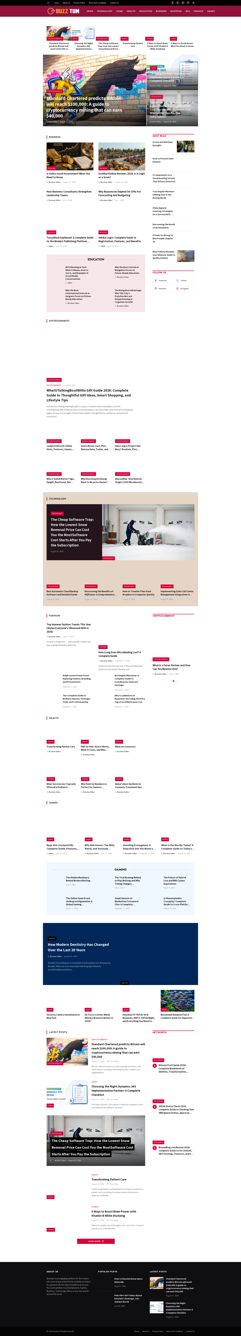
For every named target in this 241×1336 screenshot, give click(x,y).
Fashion (103, 647)
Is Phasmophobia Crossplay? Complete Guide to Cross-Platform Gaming (177, 901)
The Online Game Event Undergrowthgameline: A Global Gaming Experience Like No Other (79, 901)
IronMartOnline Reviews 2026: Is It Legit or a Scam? (121, 175)
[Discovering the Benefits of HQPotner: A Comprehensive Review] (102, 577)
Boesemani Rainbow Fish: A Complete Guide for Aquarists (176, 1016)
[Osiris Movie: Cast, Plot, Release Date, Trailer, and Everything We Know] (96, 433)
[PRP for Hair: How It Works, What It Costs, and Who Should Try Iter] (96, 734)
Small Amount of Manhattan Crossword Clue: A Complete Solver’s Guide (126, 901)
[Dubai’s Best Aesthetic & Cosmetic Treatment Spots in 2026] (130, 771)
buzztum (56, 1331)
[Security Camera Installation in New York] (63, 1001)
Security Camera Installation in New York (63, 1016)
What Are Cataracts (125, 746)
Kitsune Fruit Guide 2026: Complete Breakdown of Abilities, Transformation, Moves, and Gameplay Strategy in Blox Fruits (176, 1068)
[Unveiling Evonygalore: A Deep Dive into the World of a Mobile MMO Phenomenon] (139, 824)
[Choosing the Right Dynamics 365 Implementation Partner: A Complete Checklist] (83, 33)
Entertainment (54, 380)
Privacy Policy (79, 2)
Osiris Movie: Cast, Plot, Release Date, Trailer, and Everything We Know (94, 447)
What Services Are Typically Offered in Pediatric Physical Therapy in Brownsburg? (61, 785)
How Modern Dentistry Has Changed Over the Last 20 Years (78, 947)
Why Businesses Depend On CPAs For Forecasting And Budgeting (119, 193)
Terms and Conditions (97, 2)
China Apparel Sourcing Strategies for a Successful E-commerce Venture (163, 211)
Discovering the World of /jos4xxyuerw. (164, 226)
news (90, 11)
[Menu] (48, 3)
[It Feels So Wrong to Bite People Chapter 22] (185, 239)
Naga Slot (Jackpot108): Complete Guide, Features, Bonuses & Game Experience (62, 847)
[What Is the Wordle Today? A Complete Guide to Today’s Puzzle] (177, 824)
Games (211, 11)
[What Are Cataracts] (130, 734)
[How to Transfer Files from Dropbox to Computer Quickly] (139, 577)
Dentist (125, 983)
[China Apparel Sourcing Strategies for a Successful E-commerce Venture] (185, 212)
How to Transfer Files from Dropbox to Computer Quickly (139, 593)
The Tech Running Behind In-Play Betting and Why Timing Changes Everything (128, 880)
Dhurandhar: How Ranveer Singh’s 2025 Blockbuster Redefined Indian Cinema (128, 480)
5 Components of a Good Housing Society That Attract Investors (164, 178)
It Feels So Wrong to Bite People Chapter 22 (163, 238)
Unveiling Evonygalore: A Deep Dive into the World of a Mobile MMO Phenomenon (139, 847)
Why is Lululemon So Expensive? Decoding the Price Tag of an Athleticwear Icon (130, 698)
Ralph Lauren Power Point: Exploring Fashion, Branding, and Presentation (77, 678)
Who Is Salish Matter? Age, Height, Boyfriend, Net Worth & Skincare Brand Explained (60, 480)
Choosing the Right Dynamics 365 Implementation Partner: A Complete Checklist (83, 46)
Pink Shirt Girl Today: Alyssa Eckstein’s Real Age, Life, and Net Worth (128, 1298)
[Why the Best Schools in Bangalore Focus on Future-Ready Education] (106, 272)
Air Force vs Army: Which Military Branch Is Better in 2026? (99, 1018)
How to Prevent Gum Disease (163, 160)
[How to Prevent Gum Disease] (185, 163)
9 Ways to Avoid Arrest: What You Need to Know (182, 44)
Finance (198, 11)
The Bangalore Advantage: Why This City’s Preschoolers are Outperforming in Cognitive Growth (128, 296)
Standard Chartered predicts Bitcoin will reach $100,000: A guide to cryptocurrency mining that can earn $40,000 (59, 46)
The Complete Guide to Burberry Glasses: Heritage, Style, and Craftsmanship (77, 698)
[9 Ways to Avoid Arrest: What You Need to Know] (182, 33)
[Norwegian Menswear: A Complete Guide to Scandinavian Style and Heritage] (105, 681)
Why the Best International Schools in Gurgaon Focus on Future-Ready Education (78, 294)
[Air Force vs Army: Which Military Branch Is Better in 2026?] (102, 1001)
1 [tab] (171, 677)
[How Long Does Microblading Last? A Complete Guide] (121, 635)
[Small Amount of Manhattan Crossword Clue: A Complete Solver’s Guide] (106, 902)
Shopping (176, 11)
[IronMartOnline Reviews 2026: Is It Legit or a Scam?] (121, 156)
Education (145, 11)
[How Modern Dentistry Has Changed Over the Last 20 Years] (159, 954)
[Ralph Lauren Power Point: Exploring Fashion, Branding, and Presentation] (53, 681)
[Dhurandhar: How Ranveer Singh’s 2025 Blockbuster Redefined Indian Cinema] (130, 466)
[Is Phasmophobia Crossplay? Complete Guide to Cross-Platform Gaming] (155, 902)
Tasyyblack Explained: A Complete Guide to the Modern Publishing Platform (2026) (70, 239)
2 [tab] (173, 677)
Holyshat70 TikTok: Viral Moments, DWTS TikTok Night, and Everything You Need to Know (139, 1018)
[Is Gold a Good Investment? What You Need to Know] (70, 156)
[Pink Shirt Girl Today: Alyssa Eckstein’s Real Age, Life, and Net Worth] (105, 1299)
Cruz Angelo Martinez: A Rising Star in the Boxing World (164, 194)
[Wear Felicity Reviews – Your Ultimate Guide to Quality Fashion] (185, 256)
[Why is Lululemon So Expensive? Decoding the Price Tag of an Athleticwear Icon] (105, 701)
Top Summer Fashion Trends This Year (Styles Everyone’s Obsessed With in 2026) (69, 628)
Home (56, 2)
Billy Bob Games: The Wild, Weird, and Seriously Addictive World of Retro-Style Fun (100, 847)
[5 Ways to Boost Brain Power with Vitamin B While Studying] (157, 33)
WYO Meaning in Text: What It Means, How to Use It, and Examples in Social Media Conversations (76, 273)
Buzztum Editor (51, 121)
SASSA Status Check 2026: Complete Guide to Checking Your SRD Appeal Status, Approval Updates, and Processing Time (176, 1109)
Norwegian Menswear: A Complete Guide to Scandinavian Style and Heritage (127, 680)
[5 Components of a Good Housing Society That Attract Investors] (185, 179)
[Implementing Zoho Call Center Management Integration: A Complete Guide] (178, 577)
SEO (188, 11)
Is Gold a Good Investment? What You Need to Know (68, 175)
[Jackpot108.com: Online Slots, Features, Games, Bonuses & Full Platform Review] (62, 433)
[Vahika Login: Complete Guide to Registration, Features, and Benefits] (121, 220)
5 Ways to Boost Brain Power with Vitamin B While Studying (157, 46)
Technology (105, 11)
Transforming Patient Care (132, 44)
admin (51, 246)
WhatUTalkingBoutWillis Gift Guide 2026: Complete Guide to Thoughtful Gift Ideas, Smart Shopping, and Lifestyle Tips (89, 395)
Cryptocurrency (55, 38)
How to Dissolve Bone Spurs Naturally (128, 1280)
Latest (74, 38)
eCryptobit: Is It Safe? (165, 665)
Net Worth (158, 1060)
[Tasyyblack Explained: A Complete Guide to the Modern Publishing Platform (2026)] (70, 220)
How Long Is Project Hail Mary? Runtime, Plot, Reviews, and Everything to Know (129, 447)
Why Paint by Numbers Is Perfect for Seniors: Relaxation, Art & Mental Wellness (94, 785)
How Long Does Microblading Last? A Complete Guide (119, 654)
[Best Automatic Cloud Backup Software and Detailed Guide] (63, 577)
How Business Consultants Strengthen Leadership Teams (69, 193)
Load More (94, 1241)
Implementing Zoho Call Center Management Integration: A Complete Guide (177, 593)
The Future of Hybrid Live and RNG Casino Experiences (175, 880)
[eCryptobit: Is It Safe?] (173, 640)
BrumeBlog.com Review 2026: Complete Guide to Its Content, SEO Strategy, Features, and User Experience (176, 1150)
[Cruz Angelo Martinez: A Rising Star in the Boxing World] (185, 196)
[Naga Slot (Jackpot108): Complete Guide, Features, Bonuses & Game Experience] (63, 824)
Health (131, 11)
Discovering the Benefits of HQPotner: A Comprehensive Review (99, 593)
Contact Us (114, 2)
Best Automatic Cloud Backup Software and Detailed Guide (62, 593)
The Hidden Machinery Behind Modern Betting (78, 879)
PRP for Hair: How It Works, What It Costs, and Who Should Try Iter (95, 748)
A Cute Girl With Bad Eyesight (162, 144)
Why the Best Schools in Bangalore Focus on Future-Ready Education (127, 270)
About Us (66, 2)
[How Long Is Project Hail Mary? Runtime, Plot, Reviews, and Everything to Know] (130, 433)
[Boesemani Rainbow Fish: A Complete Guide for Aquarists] (178, 1001)
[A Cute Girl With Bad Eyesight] (185, 146)
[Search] (193, 3)
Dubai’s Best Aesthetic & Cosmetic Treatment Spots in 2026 (129, 785)
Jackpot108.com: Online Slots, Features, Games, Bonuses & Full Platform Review (59, 447)
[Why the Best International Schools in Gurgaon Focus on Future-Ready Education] (57, 295)
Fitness (149, 38)
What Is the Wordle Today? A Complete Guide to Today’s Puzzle (177, 847)
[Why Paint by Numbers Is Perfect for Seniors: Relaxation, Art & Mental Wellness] (96, 771)
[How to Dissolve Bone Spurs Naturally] (105, 1283)
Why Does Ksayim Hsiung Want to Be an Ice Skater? (94, 480)
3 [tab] (176, 677)
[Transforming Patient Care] (132, 33)
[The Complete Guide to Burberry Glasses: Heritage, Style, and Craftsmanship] (53, 701)
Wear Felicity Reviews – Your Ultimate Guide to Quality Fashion (164, 255)
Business (161, 11)
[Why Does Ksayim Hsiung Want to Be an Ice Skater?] (96, 466)
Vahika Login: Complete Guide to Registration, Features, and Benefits (119, 239)
